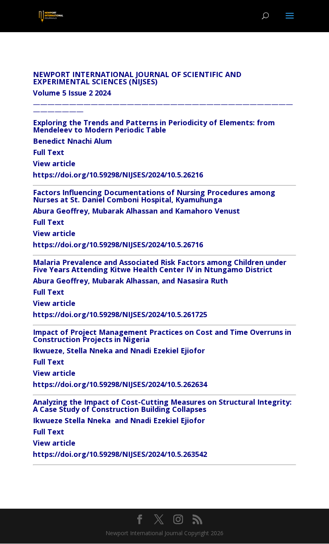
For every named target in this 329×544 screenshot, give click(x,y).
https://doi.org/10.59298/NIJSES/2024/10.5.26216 (118, 174)
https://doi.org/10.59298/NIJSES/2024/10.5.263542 (120, 454)
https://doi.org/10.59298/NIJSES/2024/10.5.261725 (120, 314)
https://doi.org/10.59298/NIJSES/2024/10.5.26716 (118, 244)
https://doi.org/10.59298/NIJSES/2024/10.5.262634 (120, 384)
